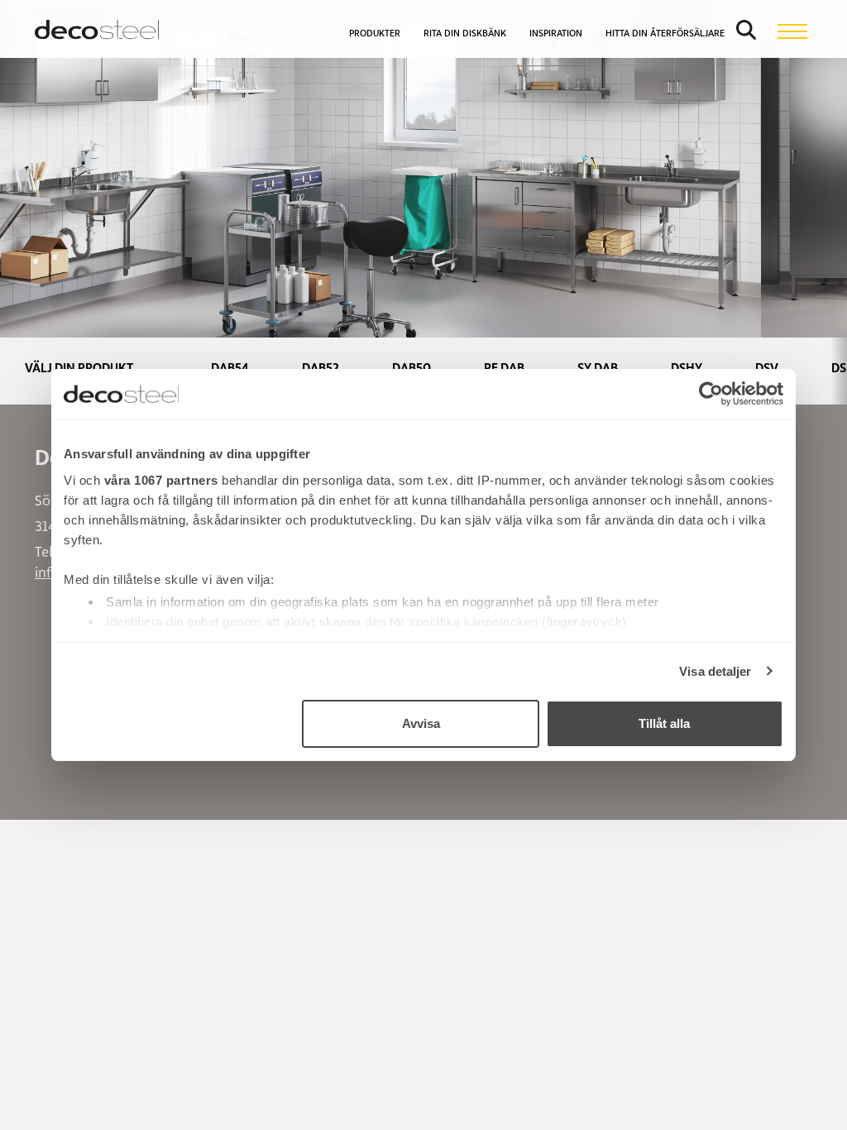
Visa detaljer (715, 671)
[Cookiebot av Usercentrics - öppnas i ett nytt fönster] (711, 393)
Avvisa (421, 723)
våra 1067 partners (161, 480)
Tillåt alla (664, 723)
